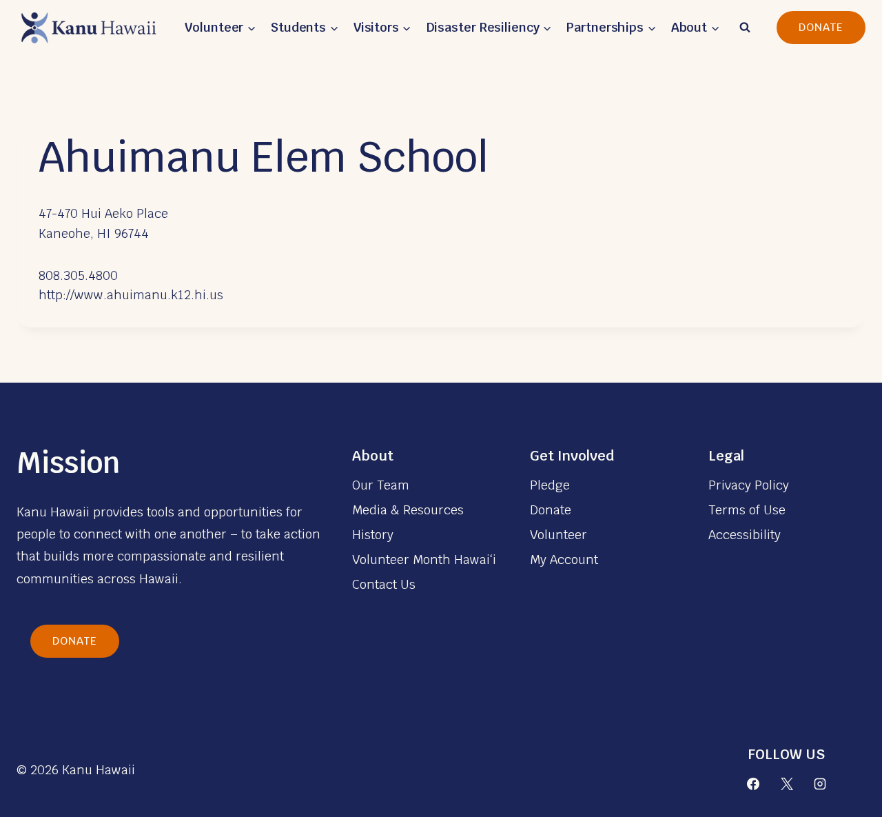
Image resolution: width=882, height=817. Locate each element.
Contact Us (384, 584)
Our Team (380, 485)
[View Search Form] (745, 28)
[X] (787, 783)
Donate (821, 27)
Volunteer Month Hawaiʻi (424, 559)
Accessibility (744, 535)
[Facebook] (753, 783)
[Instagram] (820, 783)
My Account (564, 559)
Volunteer (558, 535)
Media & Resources (408, 510)
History (372, 535)
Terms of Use (747, 510)
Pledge (550, 485)
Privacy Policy (748, 485)
